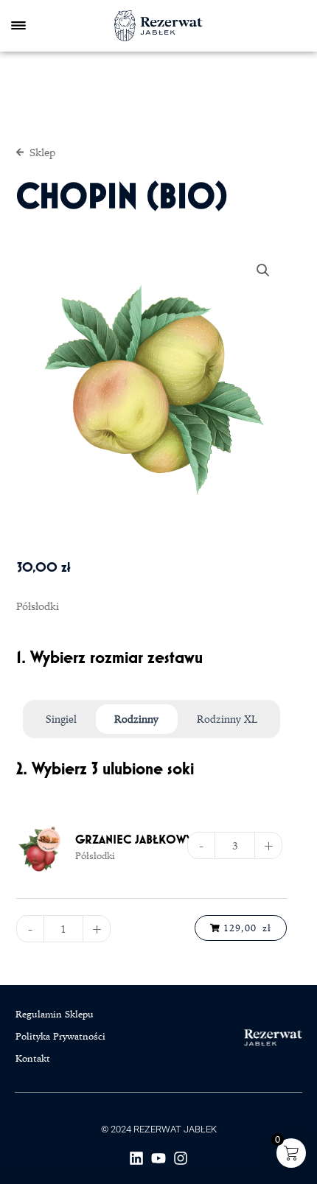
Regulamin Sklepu (54, 1014)
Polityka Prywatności (60, 1036)
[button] (263, 270)
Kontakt (32, 1058)
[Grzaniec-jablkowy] (41, 850)
